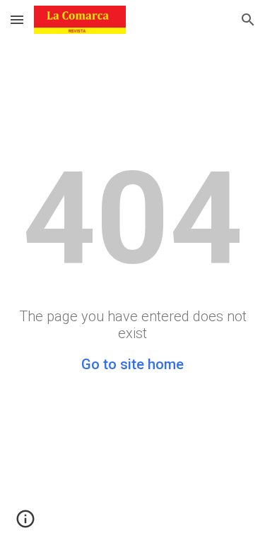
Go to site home (132, 364)
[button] (17, 19)
